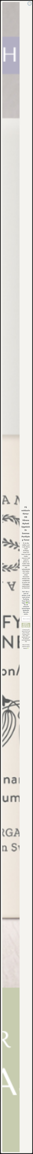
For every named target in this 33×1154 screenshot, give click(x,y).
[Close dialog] (29, 3)
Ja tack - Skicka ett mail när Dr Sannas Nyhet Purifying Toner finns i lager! (26, 625)
